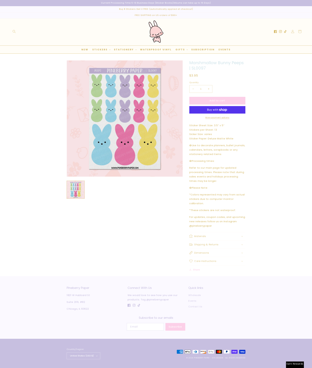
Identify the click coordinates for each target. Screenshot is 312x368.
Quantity (194, 82)
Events (192, 301)
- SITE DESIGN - (217, 358)
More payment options (217, 117)
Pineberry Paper (202, 358)
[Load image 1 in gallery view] (76, 190)
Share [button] (196, 269)
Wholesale (194, 295)
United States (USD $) (82, 355)
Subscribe (175, 326)
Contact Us (195, 306)
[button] (14, 31)
